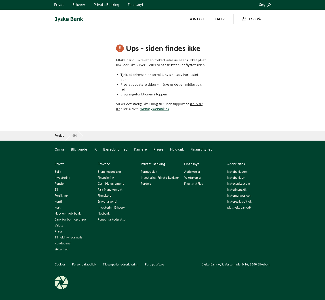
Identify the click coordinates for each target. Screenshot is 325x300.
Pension (60, 184)
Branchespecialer (109, 172)
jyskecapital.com (238, 184)
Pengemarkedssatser (112, 219)
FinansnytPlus (193, 184)
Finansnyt (135, 4)
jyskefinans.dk (237, 190)
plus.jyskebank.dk (239, 207)
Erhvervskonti (107, 201)
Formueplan (149, 172)
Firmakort (104, 195)
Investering (62, 178)
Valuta (59, 225)
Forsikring (61, 195)
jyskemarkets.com (239, 195)
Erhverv (79, 4)
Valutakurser (192, 178)
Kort (58, 207)
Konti (58, 201)
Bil (56, 190)
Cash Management (111, 184)
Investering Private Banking (160, 178)
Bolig (58, 172)
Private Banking (106, 4)
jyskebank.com (237, 172)
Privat (59, 4)
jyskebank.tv (236, 178)
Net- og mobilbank (68, 213)
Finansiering (106, 178)
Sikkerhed (61, 249)
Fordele (146, 184)
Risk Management (110, 190)
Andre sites (236, 164)
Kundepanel (63, 243)
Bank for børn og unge (70, 219)
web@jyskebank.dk (154, 109)
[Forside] (69, 19)
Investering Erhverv (111, 207)
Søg (262, 4)
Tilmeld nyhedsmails (68, 237)
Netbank (104, 213)
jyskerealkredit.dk (239, 201)
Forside (59, 135)
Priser (58, 231)
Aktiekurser (192, 172)
